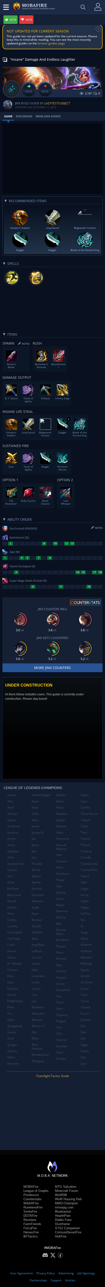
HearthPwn (62, 1215)
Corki (10, 945)
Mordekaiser (40, 1055)
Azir (10, 876)
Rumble (61, 959)
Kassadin (38, 895)
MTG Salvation (65, 1186)
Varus (84, 895)
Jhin (34, 851)
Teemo (85, 839)
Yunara (85, 1007)
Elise (10, 982)
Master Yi (38, 1026)
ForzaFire (30, 1228)
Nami (59, 801)
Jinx (34, 857)
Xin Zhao (86, 982)
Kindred (37, 932)
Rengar (61, 946)
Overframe (62, 1224)
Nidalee (61, 826)
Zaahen (86, 1020)
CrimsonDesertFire (68, 1232)
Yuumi (85, 1013)
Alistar (11, 820)
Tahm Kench (89, 814)
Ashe (10, 857)
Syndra (85, 807)
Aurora (12, 870)
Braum (12, 907)
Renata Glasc (61, 932)
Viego (84, 932)
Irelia (35, 814)
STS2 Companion (67, 1228)
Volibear (86, 951)
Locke (36, 982)
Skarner (61, 1040)
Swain (85, 795)
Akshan (12, 814)
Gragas (12, 1045)
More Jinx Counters (52, 667)
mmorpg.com (64, 1207)
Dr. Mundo (14, 963)
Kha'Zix (37, 926)
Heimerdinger (41, 795)
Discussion (24, 116)
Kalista (36, 876)
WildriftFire (31, 1203)
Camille (12, 926)
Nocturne (62, 839)
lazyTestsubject (57, 103)
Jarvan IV (37, 832)
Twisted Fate (89, 870)
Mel (34, 1032)
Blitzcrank (14, 895)
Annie (11, 845)
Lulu (34, 995)
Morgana (38, 1061)
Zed (83, 1032)
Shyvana (62, 1015)
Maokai (37, 1020)
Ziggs (84, 1045)
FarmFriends (32, 1224)
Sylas (84, 801)
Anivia (11, 839)
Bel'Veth (13, 889)
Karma (36, 882)
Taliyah (85, 820)
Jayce (35, 845)
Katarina (37, 901)
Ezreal (11, 995)
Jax (34, 839)
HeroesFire (31, 1232)
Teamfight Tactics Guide (52, 1076)
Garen (11, 1032)
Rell (58, 924)
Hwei (35, 801)
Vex (83, 920)
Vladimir (86, 945)
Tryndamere (89, 864)
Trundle (86, 857)
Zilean (85, 1051)
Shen (59, 1009)
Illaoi (35, 807)
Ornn (59, 867)
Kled (35, 939)
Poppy (60, 880)
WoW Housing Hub (68, 1199)
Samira (61, 971)
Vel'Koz (85, 913)
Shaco (60, 1002)
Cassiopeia (14, 932)
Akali (10, 807)
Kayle (35, 907)
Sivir (59, 1033)
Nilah (59, 832)
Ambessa (13, 826)
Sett (59, 996)
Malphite (38, 1007)
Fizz (9, 1013)
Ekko (10, 976)
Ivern (35, 820)
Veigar (85, 907)
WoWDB (61, 1195)
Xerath (85, 976)
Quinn (60, 899)
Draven (12, 970)
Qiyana (61, 892)
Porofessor (31, 1195)
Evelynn (12, 989)
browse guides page (51, 43)
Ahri (10, 801)
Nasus (60, 807)
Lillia (35, 970)
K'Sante (37, 864)
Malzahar (38, 1013)
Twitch (85, 876)
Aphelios (13, 851)
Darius (11, 951)
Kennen (37, 920)
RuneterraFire (32, 1207)
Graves (12, 1051)
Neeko (60, 820)
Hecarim (13, 1063)
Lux (34, 1001)
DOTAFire (30, 1215)
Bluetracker (63, 1211)
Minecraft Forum (66, 1191)
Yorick (85, 1001)
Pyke (59, 886)
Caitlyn (12, 920)
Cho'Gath (13, 939)
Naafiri (60, 795)
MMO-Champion (66, 1203)
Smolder (62, 1046)
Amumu (12, 832)
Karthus (37, 889)
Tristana (86, 851)
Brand (11, 901)
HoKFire (60, 1236)
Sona (59, 1052)
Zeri (83, 1038)
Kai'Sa (36, 870)
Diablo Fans (63, 1220)
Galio (10, 1020)
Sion (59, 1027)
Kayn (35, 913)
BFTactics (30, 1236)
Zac (83, 1026)
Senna (60, 984)
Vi (82, 926)
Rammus (62, 911)
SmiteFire (30, 1211)
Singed (60, 1021)
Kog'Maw (38, 945)
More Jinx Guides (48, 116)
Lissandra (38, 976)
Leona (36, 963)
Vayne (85, 901)
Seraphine (63, 990)
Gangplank (14, 1026)
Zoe (83, 1057)
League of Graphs (36, 1191)
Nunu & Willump (61, 847)
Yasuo (85, 989)
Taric (84, 832)
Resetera (29, 1220)
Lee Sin (37, 957)
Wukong (86, 963)
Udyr (84, 882)
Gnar (10, 1038)
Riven (59, 952)
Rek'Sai (61, 917)
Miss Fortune (37, 1047)
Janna (35, 826)
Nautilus (61, 814)
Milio (35, 1038)
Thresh (85, 845)
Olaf (59, 855)
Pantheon (62, 874)
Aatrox (11, 795)
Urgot (84, 889)
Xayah (85, 970)
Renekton (62, 940)
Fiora (10, 1007)
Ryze (59, 965)
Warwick (86, 957)
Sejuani (61, 977)
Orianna (61, 861)
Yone (84, 995)
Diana (11, 957)
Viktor (84, 939)
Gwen (11, 1057)
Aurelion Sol (15, 864)
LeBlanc (37, 951)
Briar (10, 913)
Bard (10, 882)
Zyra (84, 1063)
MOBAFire (30, 1186)
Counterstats (32, 1199)
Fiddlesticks (15, 1001)
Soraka (61, 1059)
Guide (8, 116)
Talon (84, 826)
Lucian (36, 989)
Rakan (60, 905)
